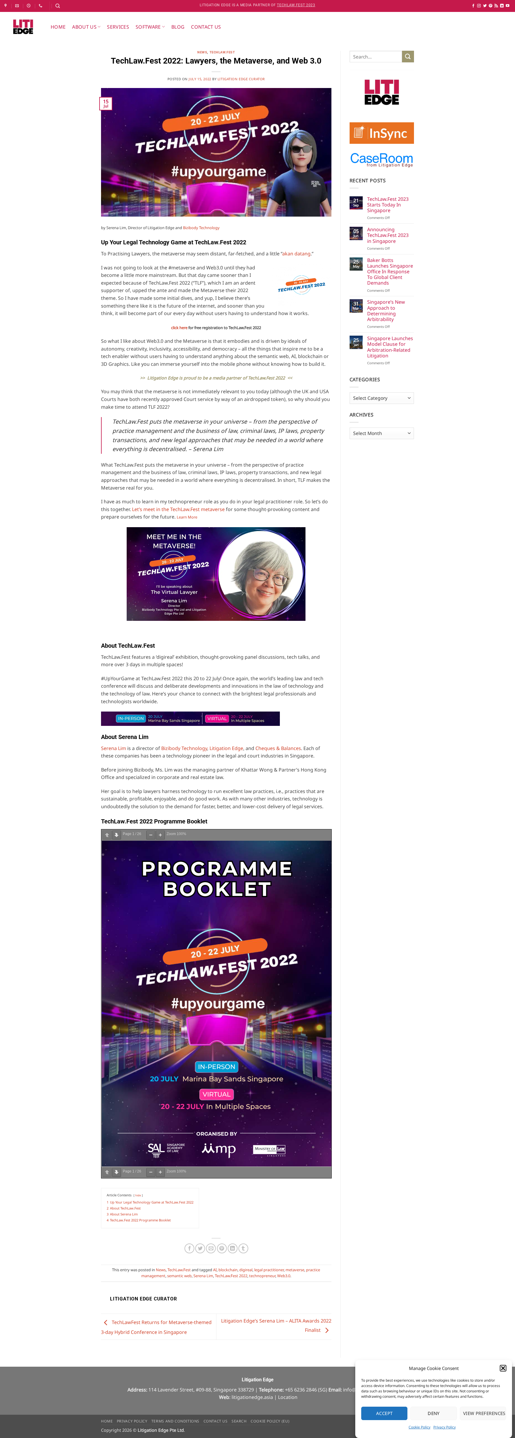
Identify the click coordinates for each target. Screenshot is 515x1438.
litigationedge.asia (252, 1397)
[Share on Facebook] (189, 1248)
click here (179, 327)
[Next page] (116, 835)
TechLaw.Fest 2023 (296, 5)
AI (215, 1269)
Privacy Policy (444, 1427)
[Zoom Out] (150, 835)
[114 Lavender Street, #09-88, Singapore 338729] (6, 5)
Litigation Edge (226, 748)
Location (287, 1397)
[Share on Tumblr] (243, 1248)
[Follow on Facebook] (473, 6)
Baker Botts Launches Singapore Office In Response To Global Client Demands (390, 271)
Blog (177, 27)
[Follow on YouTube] (507, 6)
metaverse (295, 1269)
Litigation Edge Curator (241, 79)
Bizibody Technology (201, 227)
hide (138, 1195)
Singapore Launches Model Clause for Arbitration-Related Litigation (390, 347)
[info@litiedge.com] (17, 5)
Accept (384, 1413)
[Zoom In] (160, 835)
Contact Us (206, 27)
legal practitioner (269, 1269)
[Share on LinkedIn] (233, 1248)
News (202, 52)
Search (239, 1421)
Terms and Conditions (175, 1421)
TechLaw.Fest (222, 52)
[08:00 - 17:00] (29, 5)
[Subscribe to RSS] (496, 6)
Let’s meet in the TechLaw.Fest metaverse (178, 509)
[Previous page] (107, 835)
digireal (245, 1269)
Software (148, 27)
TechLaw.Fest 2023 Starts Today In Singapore (388, 205)
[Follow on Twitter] (485, 6)
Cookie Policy (419, 1427)
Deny (434, 1413)
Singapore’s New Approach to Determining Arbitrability (386, 310)
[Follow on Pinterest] (490, 6)
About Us (84, 27)
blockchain (228, 1269)
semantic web (179, 1275)
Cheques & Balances (278, 748)
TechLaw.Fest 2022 (231, 1275)
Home (58, 27)
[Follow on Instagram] (479, 6)
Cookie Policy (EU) (270, 1421)
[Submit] (408, 56)
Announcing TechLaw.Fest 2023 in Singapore (388, 235)
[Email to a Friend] (211, 1248)
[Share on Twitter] (200, 1248)
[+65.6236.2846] (41, 5)
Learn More (187, 517)
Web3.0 (283, 1275)
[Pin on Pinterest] (222, 1248)
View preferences (484, 1413)
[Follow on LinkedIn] (502, 6)
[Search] (57, 6)
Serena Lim (113, 748)
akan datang (296, 253)
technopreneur (262, 1275)
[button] (503, 1368)
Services (118, 27)
